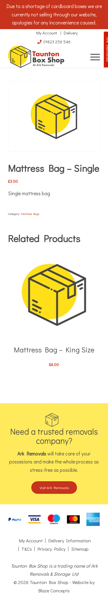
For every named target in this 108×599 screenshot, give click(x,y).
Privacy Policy (51, 549)
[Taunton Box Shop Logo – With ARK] (44, 57)
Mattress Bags (30, 214)
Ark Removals (31, 453)
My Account (46, 33)
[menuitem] (92, 57)
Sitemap (80, 549)
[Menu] (92, 57)
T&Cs (26, 549)
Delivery (71, 33)
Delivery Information (69, 540)
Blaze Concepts (54, 590)
